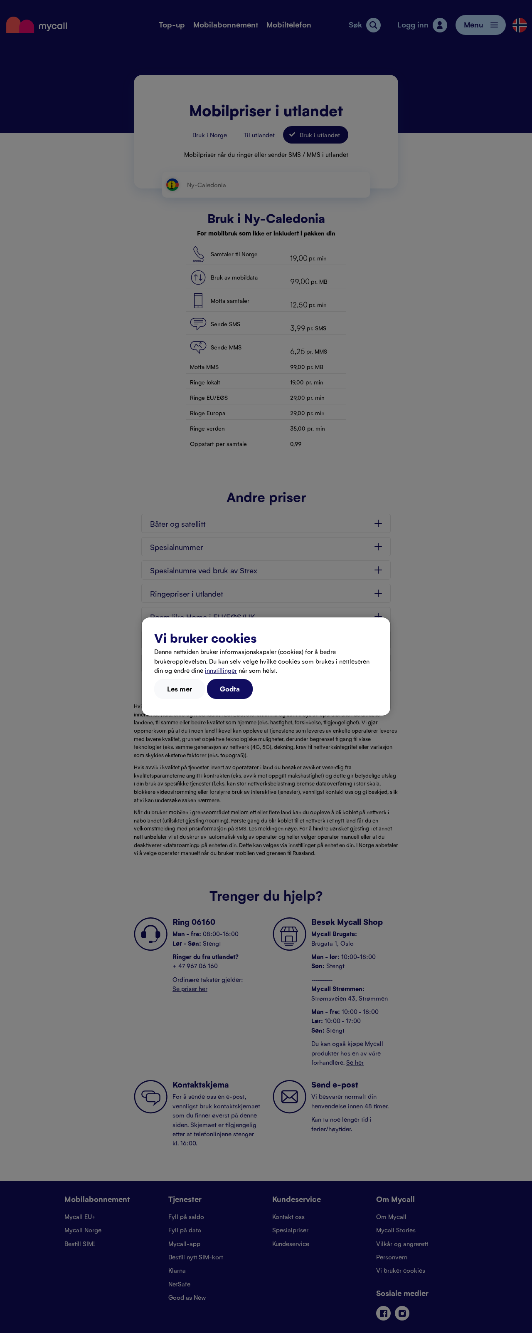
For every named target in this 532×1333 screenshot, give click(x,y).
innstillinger (221, 670)
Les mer (179, 688)
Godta (230, 688)
